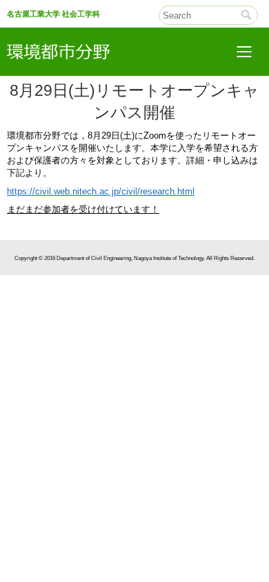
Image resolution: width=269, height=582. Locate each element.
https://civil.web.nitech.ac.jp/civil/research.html (101, 191)
